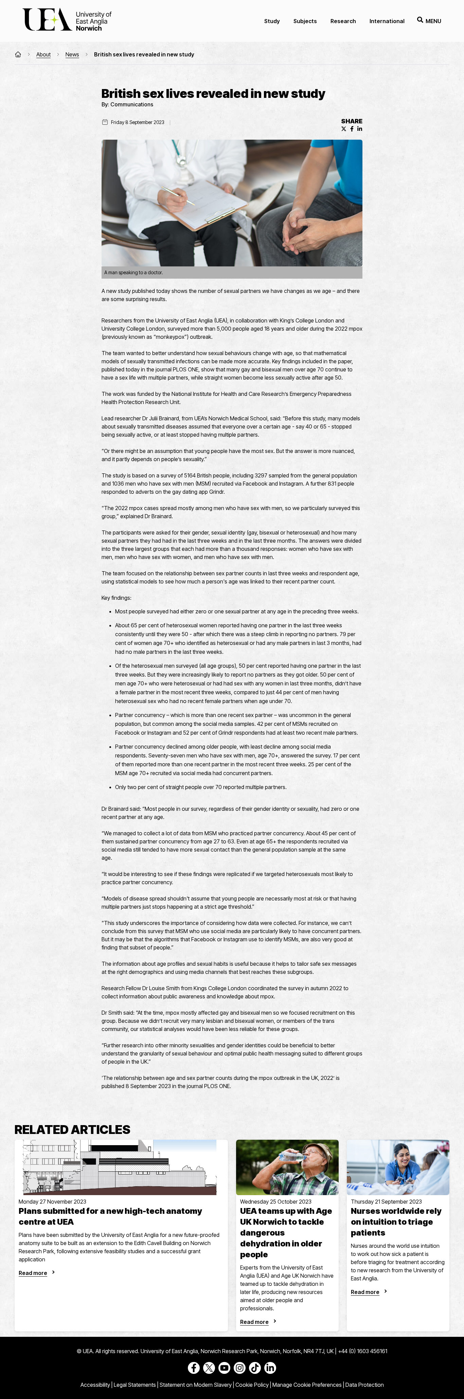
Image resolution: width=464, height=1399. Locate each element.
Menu (433, 21)
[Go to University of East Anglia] (67, 20)
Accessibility (95, 1384)
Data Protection (364, 1384)
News (72, 54)
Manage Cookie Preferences (307, 1384)
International (387, 21)
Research (343, 21)
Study (272, 21)
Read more (33, 1273)
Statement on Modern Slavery (196, 1384)
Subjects (305, 21)
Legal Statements (135, 1384)
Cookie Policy (252, 1384)
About (43, 54)
